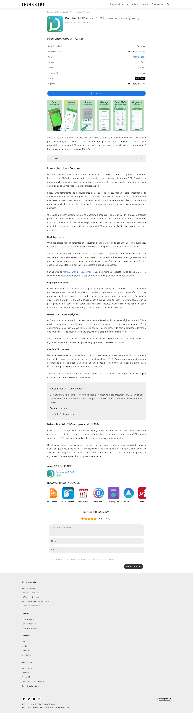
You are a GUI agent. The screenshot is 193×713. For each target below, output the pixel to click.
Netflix (24, 646)
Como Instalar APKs (30, 624)
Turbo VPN (26, 650)
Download (96, 93)
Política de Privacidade (31, 597)
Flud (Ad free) (27, 677)
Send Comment (133, 566)
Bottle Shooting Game (31, 686)
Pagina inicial (52, 12)
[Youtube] (34, 699)
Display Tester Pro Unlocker (33, 682)
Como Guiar (158, 4)
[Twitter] (29, 699)
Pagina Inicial (116, 4)
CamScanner (69, 272)
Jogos (145, 4)
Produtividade (75, 12)
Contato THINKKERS (30, 593)
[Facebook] (24, 699)
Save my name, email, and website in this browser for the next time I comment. (84, 559)
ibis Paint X (26, 655)
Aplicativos (132, 4)
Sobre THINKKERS (29, 588)
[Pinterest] (39, 699)
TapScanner (85, 272)
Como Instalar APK (29, 619)
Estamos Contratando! (31, 606)
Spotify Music (27, 668)
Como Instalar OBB (29, 628)
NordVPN (25, 673)
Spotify (24, 642)
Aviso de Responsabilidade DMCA (35, 601)
